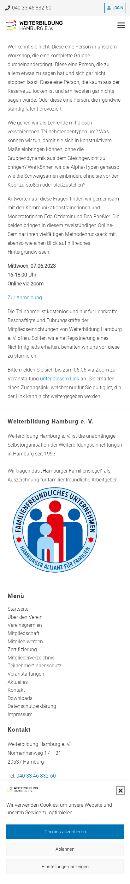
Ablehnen (65, 849)
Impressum (20, 714)
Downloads (20, 698)
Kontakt (16, 690)
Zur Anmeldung (25, 298)
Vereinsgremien (25, 625)
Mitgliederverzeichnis (31, 658)
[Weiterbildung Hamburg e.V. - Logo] (34, 25)
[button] (120, 790)
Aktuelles (18, 682)
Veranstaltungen (26, 674)
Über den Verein (25, 617)
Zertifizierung (22, 649)
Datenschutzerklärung (32, 706)
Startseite (18, 609)
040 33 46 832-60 (36, 776)
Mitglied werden (25, 642)
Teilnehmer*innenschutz (35, 666)
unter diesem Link (59, 379)
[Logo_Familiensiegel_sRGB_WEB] (65, 530)
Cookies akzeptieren (65, 832)
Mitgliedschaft (23, 633)
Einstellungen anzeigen (65, 866)
